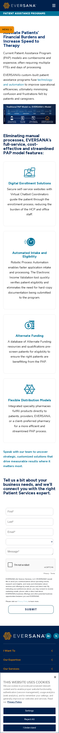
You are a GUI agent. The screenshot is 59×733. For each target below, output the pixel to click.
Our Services (11, 669)
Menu (6, 29)
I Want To (9, 651)
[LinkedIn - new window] (48, 636)
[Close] (55, 677)
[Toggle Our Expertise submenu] (52, 660)
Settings (29, 710)
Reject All (29, 719)
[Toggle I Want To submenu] (52, 651)
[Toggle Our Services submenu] (52, 669)
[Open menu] (53, 5)
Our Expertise (12, 660)
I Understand (29, 727)
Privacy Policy (14, 702)
